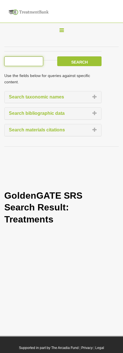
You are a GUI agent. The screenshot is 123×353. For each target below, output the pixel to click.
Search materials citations (37, 129)
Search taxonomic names (36, 96)
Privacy (87, 348)
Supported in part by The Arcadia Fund (49, 348)
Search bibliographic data (37, 113)
